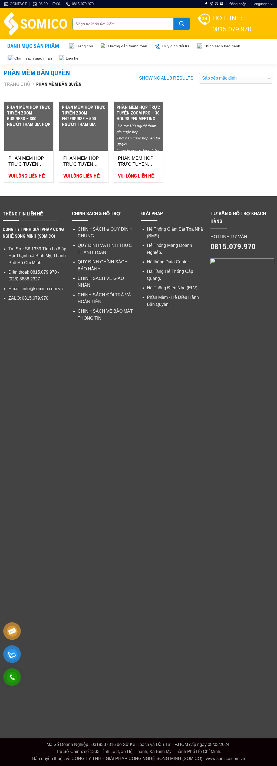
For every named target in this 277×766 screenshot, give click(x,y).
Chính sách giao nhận (33, 58)
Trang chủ (84, 46)
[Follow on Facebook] (206, 4)
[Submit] (182, 24)
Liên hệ (72, 58)
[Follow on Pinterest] (221, 4)
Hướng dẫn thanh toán (127, 46)
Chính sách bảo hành (221, 46)
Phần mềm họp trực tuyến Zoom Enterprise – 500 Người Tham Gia (82, 161)
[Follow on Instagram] (211, 4)
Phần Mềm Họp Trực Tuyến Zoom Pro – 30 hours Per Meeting (135, 161)
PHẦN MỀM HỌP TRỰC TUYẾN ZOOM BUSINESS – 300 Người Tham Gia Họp (27, 161)
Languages (260, 4)
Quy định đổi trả (176, 46)
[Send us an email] (216, 4)
